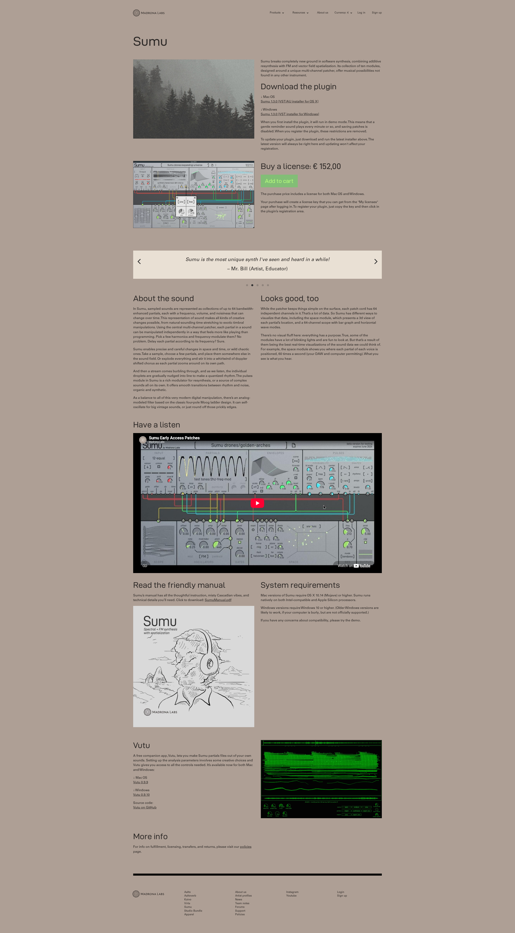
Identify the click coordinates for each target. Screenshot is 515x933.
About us (322, 13)
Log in (361, 13)
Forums (239, 907)
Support (240, 911)
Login (340, 892)
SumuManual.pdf (218, 600)
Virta (187, 903)
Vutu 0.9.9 (140, 782)
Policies (240, 914)
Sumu (188, 907)
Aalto (187, 892)
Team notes (242, 903)
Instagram (292, 892)
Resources (299, 13)
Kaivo (187, 900)
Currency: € (342, 13)
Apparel (189, 914)
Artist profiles (243, 896)
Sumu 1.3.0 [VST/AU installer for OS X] (289, 101)
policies (245, 847)
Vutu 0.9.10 (141, 795)
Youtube (291, 896)
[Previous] (139, 261)
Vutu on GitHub (145, 807)
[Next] (375, 261)
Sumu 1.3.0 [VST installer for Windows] (290, 114)
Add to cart (279, 181)
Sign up (377, 13)
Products (275, 13)
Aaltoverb (190, 896)
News (238, 900)
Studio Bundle (193, 911)
